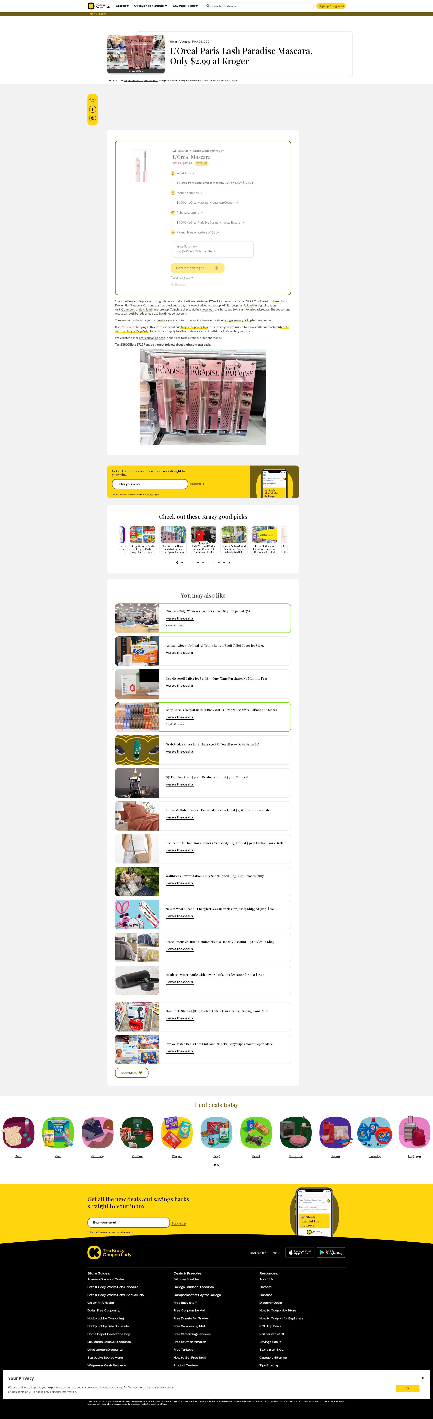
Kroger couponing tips (194, 327)
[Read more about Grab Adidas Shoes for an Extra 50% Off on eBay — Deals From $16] (137, 750)
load (250, 305)
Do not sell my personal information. (54, 1392)
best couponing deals (152, 337)
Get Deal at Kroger (190, 268)
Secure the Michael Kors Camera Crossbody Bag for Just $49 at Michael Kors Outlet (225, 843)
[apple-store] (300, 1252)
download (145, 309)
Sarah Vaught (180, 41)
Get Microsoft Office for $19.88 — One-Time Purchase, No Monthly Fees (217, 678)
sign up (276, 301)
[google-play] (331, 1252)
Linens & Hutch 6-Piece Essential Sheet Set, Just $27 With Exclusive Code (218, 810)
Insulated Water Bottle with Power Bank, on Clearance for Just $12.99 (215, 975)
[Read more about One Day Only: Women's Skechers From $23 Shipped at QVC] (137, 618)
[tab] (182, 562)
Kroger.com (128, 309)
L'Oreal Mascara (192, 156)
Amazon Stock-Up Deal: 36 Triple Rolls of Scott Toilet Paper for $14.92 (215, 645)
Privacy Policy (152, 494)
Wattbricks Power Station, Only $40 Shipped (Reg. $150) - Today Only (215, 876)
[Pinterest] (92, 118)
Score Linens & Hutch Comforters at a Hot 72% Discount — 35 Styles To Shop (220, 942)
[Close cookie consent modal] (422, 1378)
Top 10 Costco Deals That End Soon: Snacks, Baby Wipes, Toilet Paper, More (219, 1044)
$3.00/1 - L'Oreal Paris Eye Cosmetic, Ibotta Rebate (208, 222)
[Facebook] (92, 109)
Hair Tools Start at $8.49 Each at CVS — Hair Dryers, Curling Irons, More (217, 1011)
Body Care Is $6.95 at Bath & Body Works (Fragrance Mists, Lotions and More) (221, 710)
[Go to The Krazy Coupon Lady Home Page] (98, 6)
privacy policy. (165, 1387)
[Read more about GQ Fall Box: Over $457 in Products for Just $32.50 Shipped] (137, 783)
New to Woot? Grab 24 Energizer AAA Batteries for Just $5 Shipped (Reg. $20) (220, 909)
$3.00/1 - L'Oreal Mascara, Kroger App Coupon (205, 202)
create (161, 320)
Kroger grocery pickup (238, 320)
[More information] (201, 193)
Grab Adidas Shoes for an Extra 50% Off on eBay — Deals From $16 (212, 744)
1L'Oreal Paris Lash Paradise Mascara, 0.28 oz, (214, 182)
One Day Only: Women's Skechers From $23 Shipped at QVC (208, 611)
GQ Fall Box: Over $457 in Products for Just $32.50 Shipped (207, 777)
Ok (407, 1388)
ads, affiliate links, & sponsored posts (141, 80)
